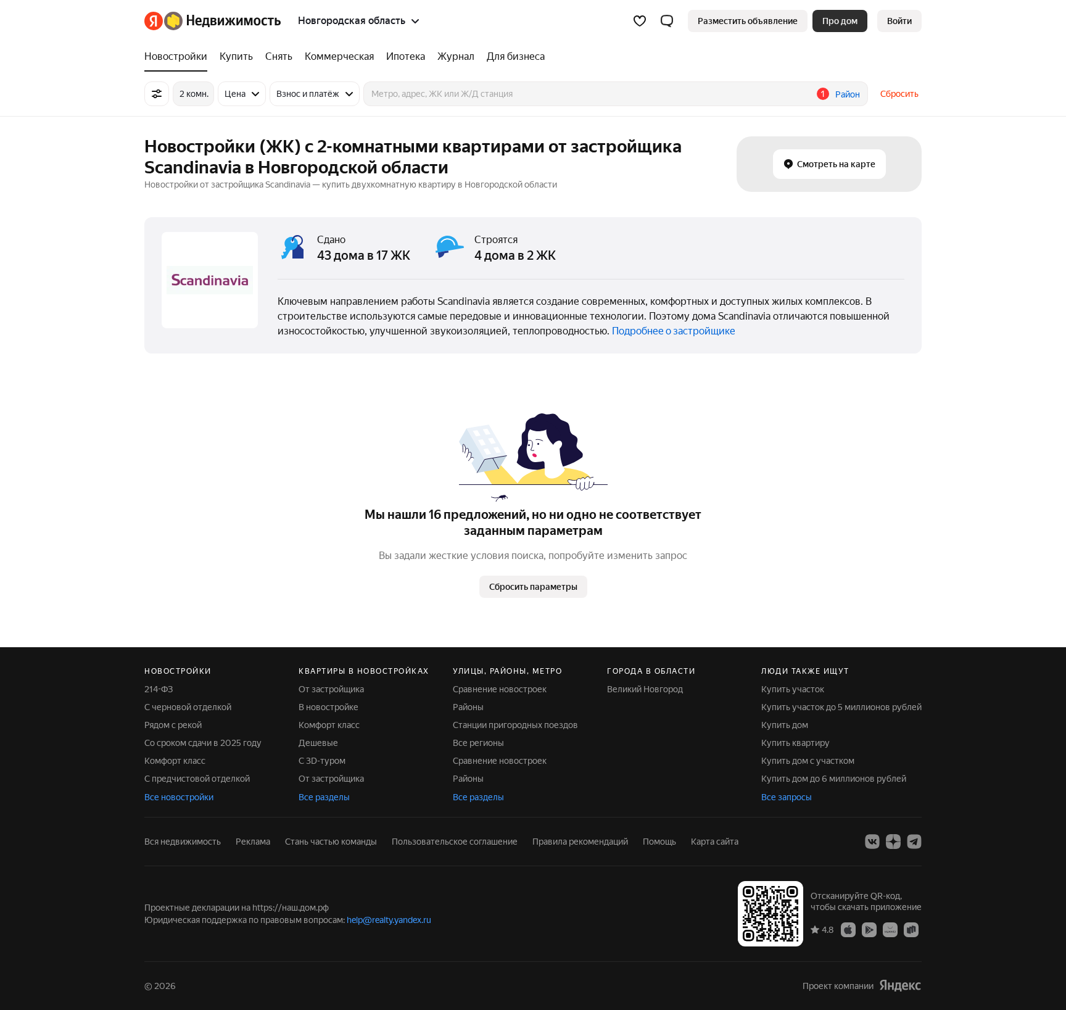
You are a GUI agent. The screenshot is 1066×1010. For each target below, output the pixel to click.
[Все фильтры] (156, 93)
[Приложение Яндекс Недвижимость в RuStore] (911, 929)
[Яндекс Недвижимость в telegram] (914, 841)
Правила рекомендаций (580, 841)
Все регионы (478, 743)
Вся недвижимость (182, 841)
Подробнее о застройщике (673, 331)
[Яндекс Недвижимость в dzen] (893, 841)
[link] (899, 21)
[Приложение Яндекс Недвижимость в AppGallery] (890, 929)
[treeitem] (178, 57)
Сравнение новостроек (500, 689)
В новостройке (328, 707)
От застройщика (331, 689)
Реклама (253, 841)
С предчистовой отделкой (197, 779)
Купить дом (784, 725)
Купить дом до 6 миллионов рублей (833, 779)
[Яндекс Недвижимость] (212, 21)
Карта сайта (714, 841)
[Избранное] (640, 21)
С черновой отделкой (187, 707)
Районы (468, 707)
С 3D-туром (322, 761)
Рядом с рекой (173, 725)
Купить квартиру (795, 743)
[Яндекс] (900, 985)
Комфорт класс (174, 761)
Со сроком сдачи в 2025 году (203, 743)
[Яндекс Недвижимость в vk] (872, 841)
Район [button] (847, 94)
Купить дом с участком (807, 761)
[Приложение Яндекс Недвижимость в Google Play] (869, 929)
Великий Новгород (645, 689)
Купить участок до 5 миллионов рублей (841, 707)
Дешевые (318, 743)
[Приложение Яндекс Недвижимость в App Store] (848, 929)
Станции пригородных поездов (515, 725)
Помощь (659, 841)
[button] (667, 21)
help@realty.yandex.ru (389, 920)
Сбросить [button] (899, 94)
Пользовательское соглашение (455, 841)
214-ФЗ (158, 689)
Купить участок (792, 689)
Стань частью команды (331, 841)
